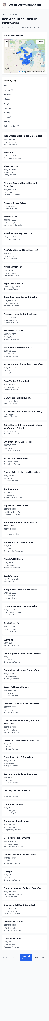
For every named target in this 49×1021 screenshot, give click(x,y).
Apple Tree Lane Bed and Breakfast (21, 297)
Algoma (8, 90)
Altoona (8, 99)
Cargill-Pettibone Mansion (17, 687)
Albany (8, 85)
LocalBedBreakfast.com (25, 4)
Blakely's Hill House (14, 559)
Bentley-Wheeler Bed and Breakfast (22, 472)
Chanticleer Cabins (13, 804)
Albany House (11, 166)
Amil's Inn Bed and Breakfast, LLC (21, 250)
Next (37, 957)
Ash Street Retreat (13, 330)
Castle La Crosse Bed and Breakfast (22, 740)
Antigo (8, 103)
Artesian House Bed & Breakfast (20, 314)
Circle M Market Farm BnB (17, 837)
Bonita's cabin (11, 576)
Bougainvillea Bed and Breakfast (20, 589)
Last (44, 957)
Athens (8, 117)
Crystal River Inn (12, 938)
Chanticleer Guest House (16, 821)
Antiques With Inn (13, 266)
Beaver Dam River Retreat (17, 458)
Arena (7, 112)
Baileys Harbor (11, 126)
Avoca (7, 121)
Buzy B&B (8, 639)
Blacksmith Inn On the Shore (18, 542)
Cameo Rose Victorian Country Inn (21, 670)
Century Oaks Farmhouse (17, 790)
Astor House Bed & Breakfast (18, 347)
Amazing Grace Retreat (15, 203)
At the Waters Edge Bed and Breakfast (23, 364)
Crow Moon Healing (14, 921)
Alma (7, 94)
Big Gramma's (11, 489)
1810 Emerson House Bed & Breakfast (23, 135)
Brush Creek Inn (12, 623)
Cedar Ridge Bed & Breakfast (18, 757)
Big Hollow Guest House (16, 505)
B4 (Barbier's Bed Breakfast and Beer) (23, 411)
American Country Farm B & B (19, 233)
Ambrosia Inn (10, 216)
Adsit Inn (8, 152)
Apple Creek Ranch (13, 283)
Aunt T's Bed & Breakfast (16, 381)
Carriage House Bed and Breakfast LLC (23, 703)
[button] (26, 63)
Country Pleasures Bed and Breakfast (23, 888)
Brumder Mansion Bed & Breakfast (21, 606)
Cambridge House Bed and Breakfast (22, 653)
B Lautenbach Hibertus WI (17, 397)
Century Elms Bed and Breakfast (20, 774)
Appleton (9, 108)
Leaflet (22, 72)
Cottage (8, 871)
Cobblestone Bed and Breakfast (20, 854)
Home (4, 14)
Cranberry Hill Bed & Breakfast (19, 905)
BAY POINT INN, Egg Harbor (18, 441)
